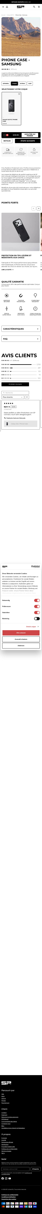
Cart (30, 83)
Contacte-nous (5, 1123)
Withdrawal (4, 1119)
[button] (21, 364)
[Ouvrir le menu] (3, 7)
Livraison (4, 1112)
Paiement (4, 1115)
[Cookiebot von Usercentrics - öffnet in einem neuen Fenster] (31, 566)
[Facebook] (2, 1178)
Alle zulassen (21, 633)
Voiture (3, 1098)
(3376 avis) (14, 69)
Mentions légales (6, 1151)
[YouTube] (9, 1178)
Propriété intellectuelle (8, 1146)
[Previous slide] (33, 208)
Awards (3, 1140)
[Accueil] (20, 7)
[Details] (19, 94)
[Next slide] (39, 208)
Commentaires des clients (9, 1121)
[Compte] (7, 7)
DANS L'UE (21, 2)
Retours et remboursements (9, 1117)
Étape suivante (28, 141)
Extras (22, 83)
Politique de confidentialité (9, 1149)
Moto (3, 1096)
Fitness (3, 1100)
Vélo (2, 1094)
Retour (7, 141)
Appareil (6, 83)
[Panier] (39, 7)
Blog (2, 1126)
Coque (14, 83)
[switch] (37, 606)
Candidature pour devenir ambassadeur (13, 1128)
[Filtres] (27, 397)
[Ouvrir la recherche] (34, 7)
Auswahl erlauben (21, 639)
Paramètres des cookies (8, 1199)
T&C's (3, 1153)
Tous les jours (5, 1103)
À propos (4, 1138)
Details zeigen (31, 626)
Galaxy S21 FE (10, 15)
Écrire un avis (15, 384)
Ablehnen (21, 645)
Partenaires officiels (7, 1142)
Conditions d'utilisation (8, 1197)
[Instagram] (6, 1178)
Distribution (4, 1144)
